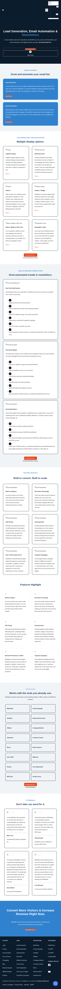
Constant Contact (38, 737)
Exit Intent (19, 956)
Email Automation (21, 949)
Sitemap (26, 984)
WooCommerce (37, 747)
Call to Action (20, 964)
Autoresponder (20, 953)
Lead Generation (21, 945)
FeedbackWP (52, 956)
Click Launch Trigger (22, 971)
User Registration (38, 767)
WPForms (10, 776)
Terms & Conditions (8, 984)
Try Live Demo (6, 956)
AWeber (9, 728)
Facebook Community (22, 975)
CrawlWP (50, 953)
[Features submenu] (57, 7)
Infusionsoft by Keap (39, 718)
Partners (4, 975)
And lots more (37, 975)
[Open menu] (46, 10)
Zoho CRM (10, 757)
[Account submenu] (57, 14)
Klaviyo (9, 767)
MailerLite (35, 757)
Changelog (5, 960)
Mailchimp (10, 708)
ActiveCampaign (38, 708)
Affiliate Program (7, 971)
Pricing (4, 949)
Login (4, 945)
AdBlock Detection (21, 960)
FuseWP (50, 949)
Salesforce (10, 737)
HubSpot (9, 718)
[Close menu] (49, 2)
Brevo (9, 747)
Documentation (6, 953)
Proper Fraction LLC (43, 981)
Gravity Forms (37, 776)
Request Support (7, 968)
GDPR (32, 984)
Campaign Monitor (38, 728)
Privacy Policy (19, 984)
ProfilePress (51, 945)
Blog (3, 964)
